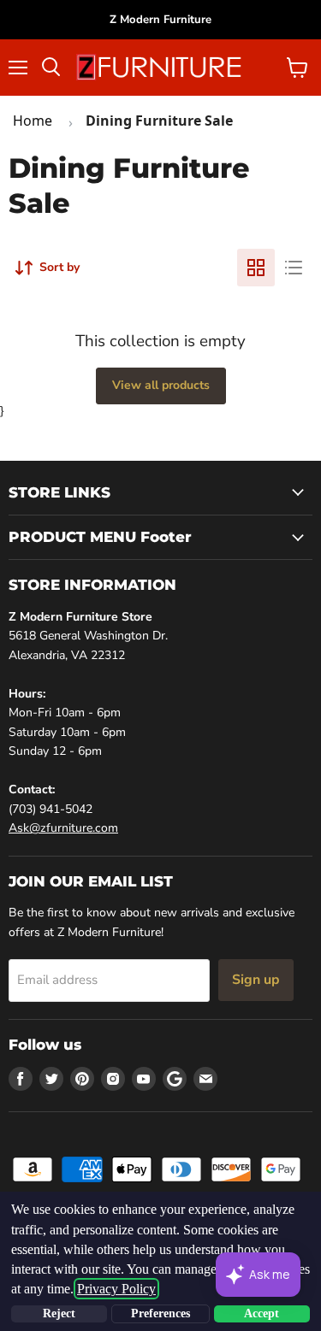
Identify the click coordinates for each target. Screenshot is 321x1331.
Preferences (160, 1313)
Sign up (256, 979)
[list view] (293, 267)
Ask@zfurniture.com (63, 828)
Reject (59, 1313)
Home (32, 120)
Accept (261, 1313)
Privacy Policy (116, 1288)
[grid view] (256, 267)
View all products (161, 385)
